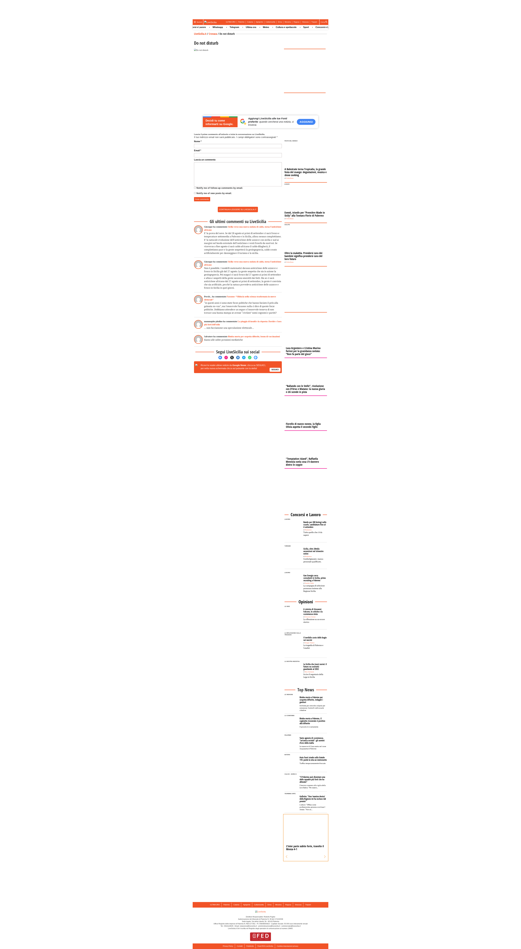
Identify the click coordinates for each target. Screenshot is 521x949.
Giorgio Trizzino (309, 643)
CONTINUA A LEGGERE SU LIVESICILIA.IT (238, 209)
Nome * (197, 141)
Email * (197, 150)
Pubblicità (250, 946)
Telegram (210, 27)
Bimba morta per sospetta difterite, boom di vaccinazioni (254, 336)
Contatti (240, 946)
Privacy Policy (228, 946)
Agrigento (259, 22)
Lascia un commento (205, 160)
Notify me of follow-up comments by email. (219, 188)
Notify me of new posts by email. (214, 193)
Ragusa (296, 22)
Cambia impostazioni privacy (287, 946)
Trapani (314, 22)
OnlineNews (289, 178)
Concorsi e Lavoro (300, 27)
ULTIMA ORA (231, 22)
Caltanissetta (270, 22)
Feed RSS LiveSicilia (265, 946)
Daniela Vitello (309, 583)
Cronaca (213, 34)
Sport (281, 27)
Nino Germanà (309, 672)
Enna (280, 22)
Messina (288, 22)
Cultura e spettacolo (261, 27)
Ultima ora (226, 27)
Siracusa (305, 22)
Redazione (308, 530)
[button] (286, 857)
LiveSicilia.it (200, 34)
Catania (250, 22)
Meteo (241, 27)
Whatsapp (193, 27)
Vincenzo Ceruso (310, 617)
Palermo (241, 22)
